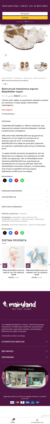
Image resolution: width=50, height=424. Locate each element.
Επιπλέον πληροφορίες (12, 191)
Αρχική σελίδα (7, 78)
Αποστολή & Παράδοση (12, 207)
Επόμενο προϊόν (7, 84)
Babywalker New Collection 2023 (24, 217)
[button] (5, 265)
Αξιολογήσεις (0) (9, 197)
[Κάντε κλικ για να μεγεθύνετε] (5, 55)
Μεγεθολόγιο (9, 114)
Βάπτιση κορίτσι (40, 78)
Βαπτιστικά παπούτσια (18, 225)
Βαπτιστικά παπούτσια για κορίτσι (15, 80)
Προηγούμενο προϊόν (3, 84)
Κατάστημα (18, 78)
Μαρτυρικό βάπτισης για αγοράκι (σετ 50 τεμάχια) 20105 (36, 272)
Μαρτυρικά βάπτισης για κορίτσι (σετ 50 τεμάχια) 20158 (13, 272)
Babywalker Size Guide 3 (11, 219)
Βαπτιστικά (28, 78)
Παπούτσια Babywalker (37, 225)
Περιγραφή (6, 121)
